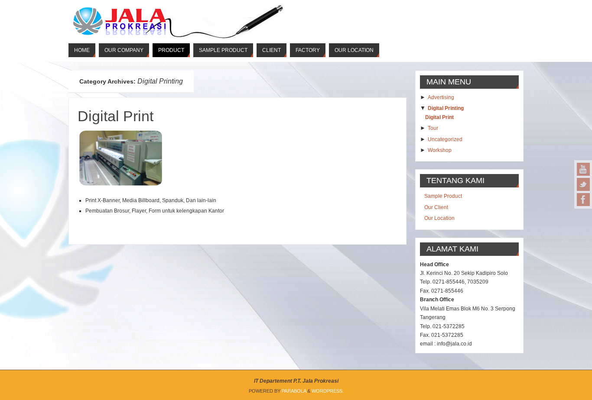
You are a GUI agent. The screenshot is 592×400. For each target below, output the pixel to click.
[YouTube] (583, 169)
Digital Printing (446, 108)
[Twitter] (583, 184)
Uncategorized (445, 139)
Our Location (439, 218)
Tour (433, 128)
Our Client (436, 207)
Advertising (441, 97)
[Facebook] (583, 199)
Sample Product (443, 196)
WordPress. (328, 391)
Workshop (440, 150)
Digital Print (115, 116)
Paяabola (294, 391)
